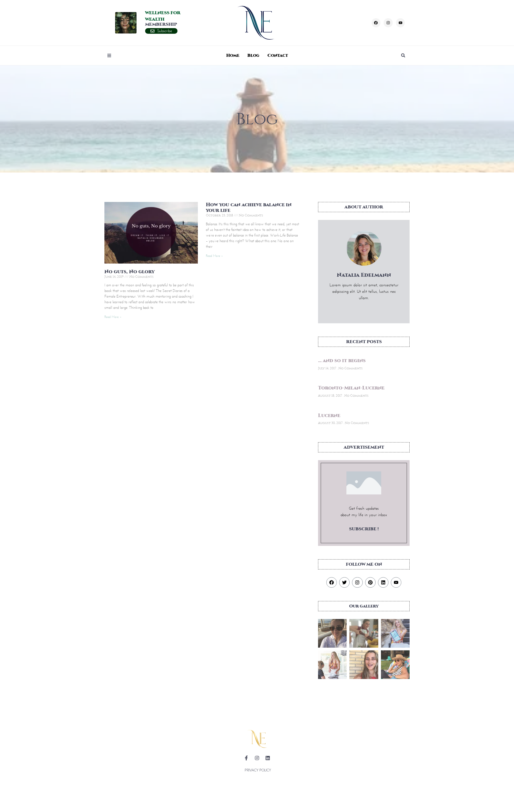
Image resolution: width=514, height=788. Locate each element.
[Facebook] (376, 22)
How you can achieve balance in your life (249, 208)
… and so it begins (342, 361)
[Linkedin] (383, 582)
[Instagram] (388, 22)
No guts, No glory (129, 272)
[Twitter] (344, 582)
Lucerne (329, 415)
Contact (277, 55)
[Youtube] (400, 22)
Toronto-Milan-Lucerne (351, 388)
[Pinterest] (370, 582)
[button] (403, 55)
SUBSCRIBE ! (364, 529)
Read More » (113, 317)
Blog (253, 55)
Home (232, 55)
